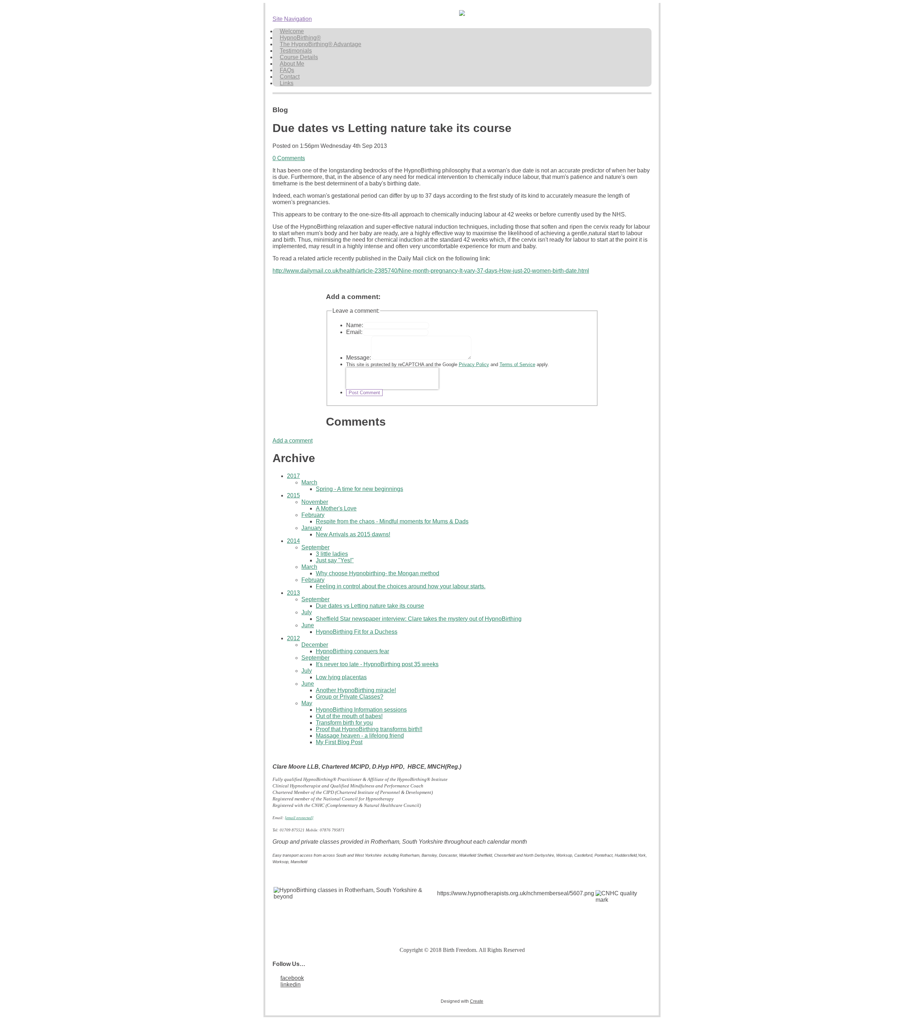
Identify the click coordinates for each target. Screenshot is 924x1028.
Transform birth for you (344, 723)
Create (476, 1001)
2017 (293, 476)
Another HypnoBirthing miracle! (356, 690)
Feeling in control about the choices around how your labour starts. (400, 586)
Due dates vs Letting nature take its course (370, 606)
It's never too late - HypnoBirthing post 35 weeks (377, 664)
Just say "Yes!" (335, 560)
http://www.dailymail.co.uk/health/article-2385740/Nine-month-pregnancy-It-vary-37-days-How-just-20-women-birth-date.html (431, 271)
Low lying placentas (341, 677)
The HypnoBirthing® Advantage (320, 44)
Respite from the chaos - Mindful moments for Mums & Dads (392, 521)
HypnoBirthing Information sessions (361, 710)
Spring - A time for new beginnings (359, 489)
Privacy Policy (474, 364)
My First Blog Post (339, 742)
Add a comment (293, 441)
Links (286, 83)
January (311, 528)
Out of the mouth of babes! (349, 716)
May (306, 703)
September (315, 547)
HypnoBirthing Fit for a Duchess (356, 632)
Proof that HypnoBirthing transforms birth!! (369, 729)
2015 (293, 495)
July (306, 612)
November (314, 502)
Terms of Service (517, 364)
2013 (293, 593)
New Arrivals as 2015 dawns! (353, 534)
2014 (293, 541)
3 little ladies (332, 554)
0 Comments (289, 158)
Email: (354, 332)
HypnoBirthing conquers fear (352, 651)
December (314, 645)
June (307, 625)
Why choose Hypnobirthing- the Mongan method (377, 573)
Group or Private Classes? (349, 697)
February (312, 515)
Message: (358, 358)
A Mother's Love (336, 508)
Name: (354, 325)
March (309, 482)
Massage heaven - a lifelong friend (360, 736)
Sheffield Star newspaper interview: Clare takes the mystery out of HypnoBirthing (419, 619)
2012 (293, 638)
